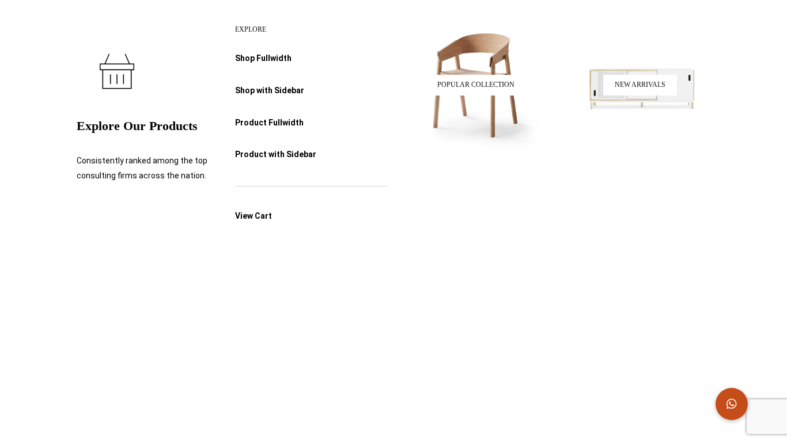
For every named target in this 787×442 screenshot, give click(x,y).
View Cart (253, 215)
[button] (732, 404)
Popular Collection (475, 85)
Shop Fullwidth (263, 58)
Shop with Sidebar (269, 90)
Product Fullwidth (269, 122)
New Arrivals (640, 85)
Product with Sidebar (275, 154)
